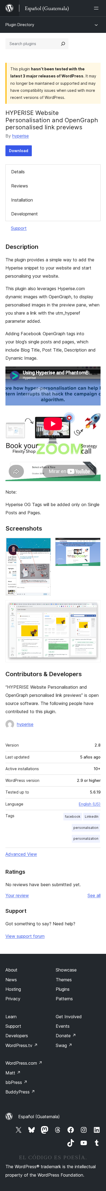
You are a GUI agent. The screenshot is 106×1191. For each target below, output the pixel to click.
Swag (64, 1045)
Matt (13, 1073)
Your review (17, 895)
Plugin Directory (19, 24)
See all (94, 895)
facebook (72, 816)
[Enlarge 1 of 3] (43, 545)
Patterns (64, 998)
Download (18, 150)
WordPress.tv (21, 1045)
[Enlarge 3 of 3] (93, 607)
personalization (85, 838)
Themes (64, 979)
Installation (22, 200)
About (11, 970)
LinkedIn (91, 816)
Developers (16, 1035)
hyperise (20, 136)
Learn (11, 1016)
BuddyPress (20, 1092)
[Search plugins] (63, 43)
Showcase (66, 970)
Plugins (63, 989)
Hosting (13, 989)
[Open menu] (97, 8)
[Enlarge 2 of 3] (93, 545)
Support (19, 228)
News (11, 979)
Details (18, 171)
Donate (66, 1035)
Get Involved (69, 1016)
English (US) (90, 804)
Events (63, 1026)
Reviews (19, 186)
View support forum (25, 936)
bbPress (16, 1082)
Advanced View (21, 854)
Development (24, 214)
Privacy (12, 998)
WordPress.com (23, 1063)
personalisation (85, 828)
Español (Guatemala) (39, 1116)
